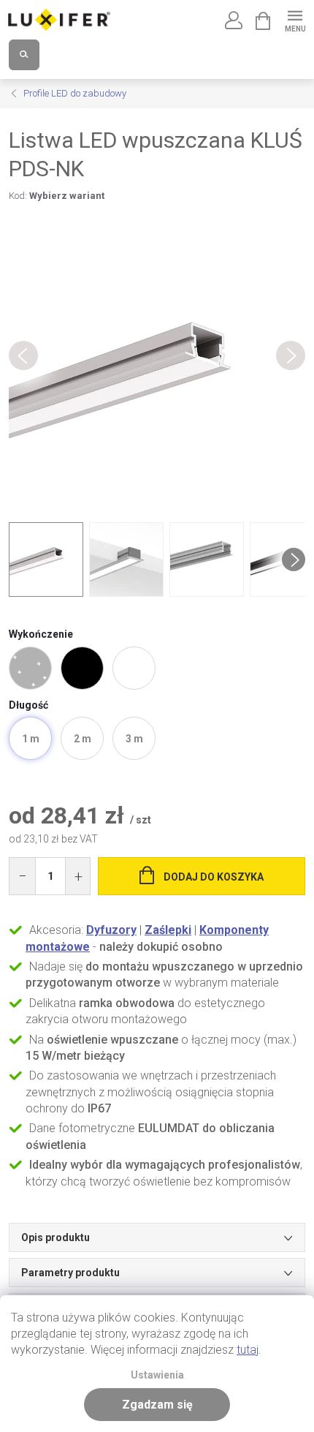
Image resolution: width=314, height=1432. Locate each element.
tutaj (248, 1350)
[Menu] (294, 19)
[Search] (24, 54)
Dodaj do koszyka (214, 877)
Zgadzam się (157, 1405)
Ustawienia (157, 1375)
